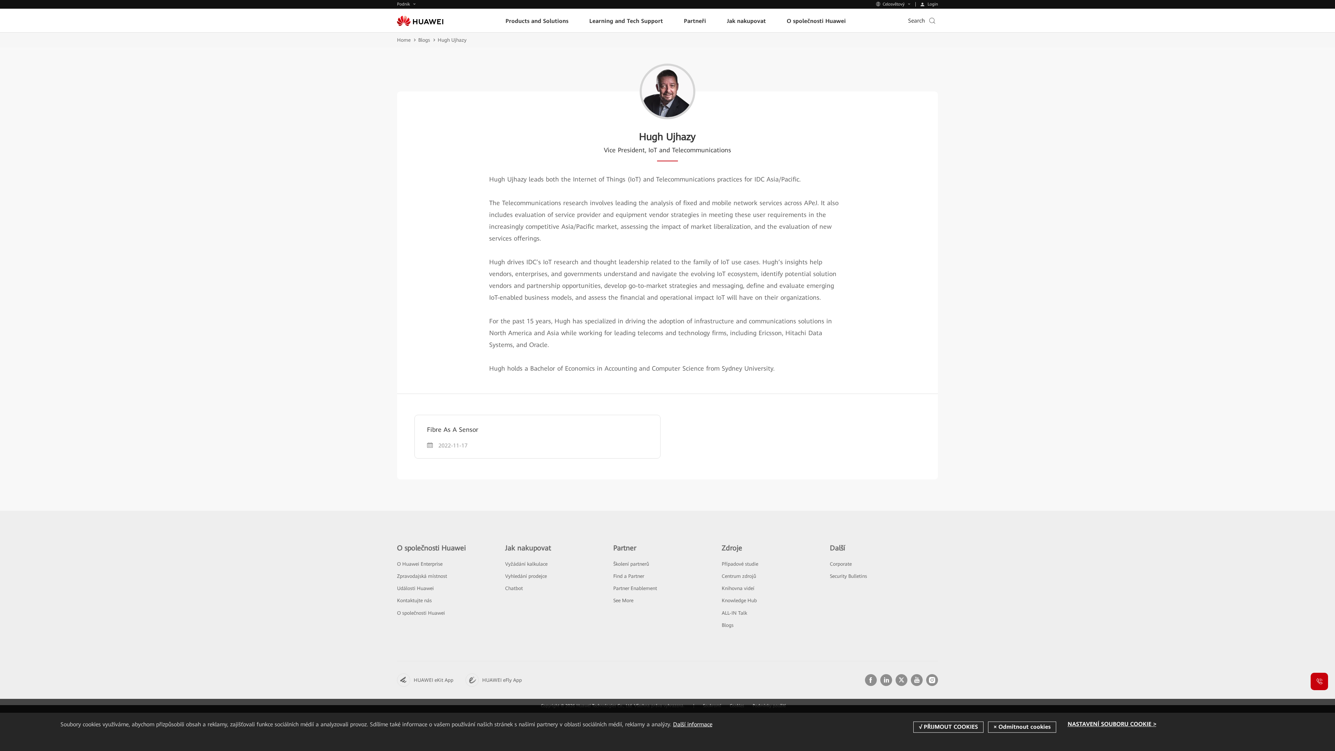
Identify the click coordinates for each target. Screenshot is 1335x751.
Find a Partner (628, 576)
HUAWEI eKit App (433, 680)
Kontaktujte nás (414, 600)
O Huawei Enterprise (420, 564)
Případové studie (740, 564)
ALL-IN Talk (734, 613)
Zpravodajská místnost (422, 576)
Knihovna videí (738, 588)
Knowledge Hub (739, 600)
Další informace (692, 724)
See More (623, 600)
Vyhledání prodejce (526, 576)
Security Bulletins (848, 576)
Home (404, 40)
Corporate (841, 564)
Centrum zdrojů (739, 576)
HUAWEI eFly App (502, 680)
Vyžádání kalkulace (526, 564)
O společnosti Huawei (421, 613)
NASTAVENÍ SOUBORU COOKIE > (1112, 724)
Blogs (424, 40)
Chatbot (514, 588)
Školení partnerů (631, 564)
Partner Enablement (635, 588)
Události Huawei (415, 588)
